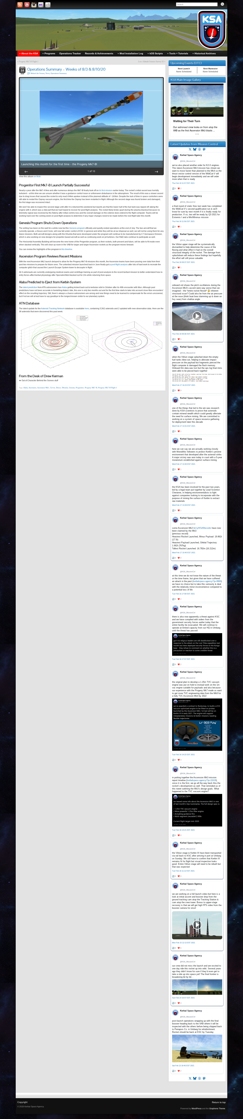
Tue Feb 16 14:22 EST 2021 (183, 755)
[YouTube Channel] (27, 4)
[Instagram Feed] (34, 4)
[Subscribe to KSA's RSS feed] (20, 4)
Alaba (64, 287)
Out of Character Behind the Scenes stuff (40, 380)
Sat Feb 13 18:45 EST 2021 (183, 1066)
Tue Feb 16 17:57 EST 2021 (183, 659)
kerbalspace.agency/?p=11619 (201, 780)
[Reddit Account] (47, 4)
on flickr (37, 176)
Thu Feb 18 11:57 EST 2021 (183, 183)
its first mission (105, 190)
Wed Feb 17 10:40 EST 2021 (183, 553)
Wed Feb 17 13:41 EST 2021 (183, 426)
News (47, 73)
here (87, 308)
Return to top (219, 1102)
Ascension (32, 388)
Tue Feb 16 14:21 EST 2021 (183, 830)
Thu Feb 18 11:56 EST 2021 (183, 221)
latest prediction (30, 287)
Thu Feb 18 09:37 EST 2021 (183, 262)
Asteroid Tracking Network (53, 308)
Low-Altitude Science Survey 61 (151, 61)
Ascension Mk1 (43, 388)
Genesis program (77, 228)
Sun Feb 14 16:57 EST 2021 (183, 998)
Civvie (52, 388)
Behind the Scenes (37, 73)
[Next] (156, 171)
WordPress (197, 1108)
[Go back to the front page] (121, 30)
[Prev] (26, 171)
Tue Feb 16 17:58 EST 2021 (183, 594)
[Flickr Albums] (40, 4)
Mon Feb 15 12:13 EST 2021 (183, 943)
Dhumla (65, 388)
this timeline (66, 249)
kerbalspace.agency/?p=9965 (207, 581)
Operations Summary (59, 73)
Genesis (72, 388)
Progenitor (80, 388)
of (91, 171)
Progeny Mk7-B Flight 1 (28, 61)
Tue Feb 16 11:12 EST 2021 (183, 871)
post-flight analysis (119, 264)
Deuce (58, 388)
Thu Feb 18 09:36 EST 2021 (183, 334)
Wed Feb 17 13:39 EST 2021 (183, 505)
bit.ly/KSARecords (202, 528)
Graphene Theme (217, 1108)
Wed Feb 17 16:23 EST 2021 (183, 385)
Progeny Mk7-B (91, 388)
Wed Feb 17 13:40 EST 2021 (183, 464)
